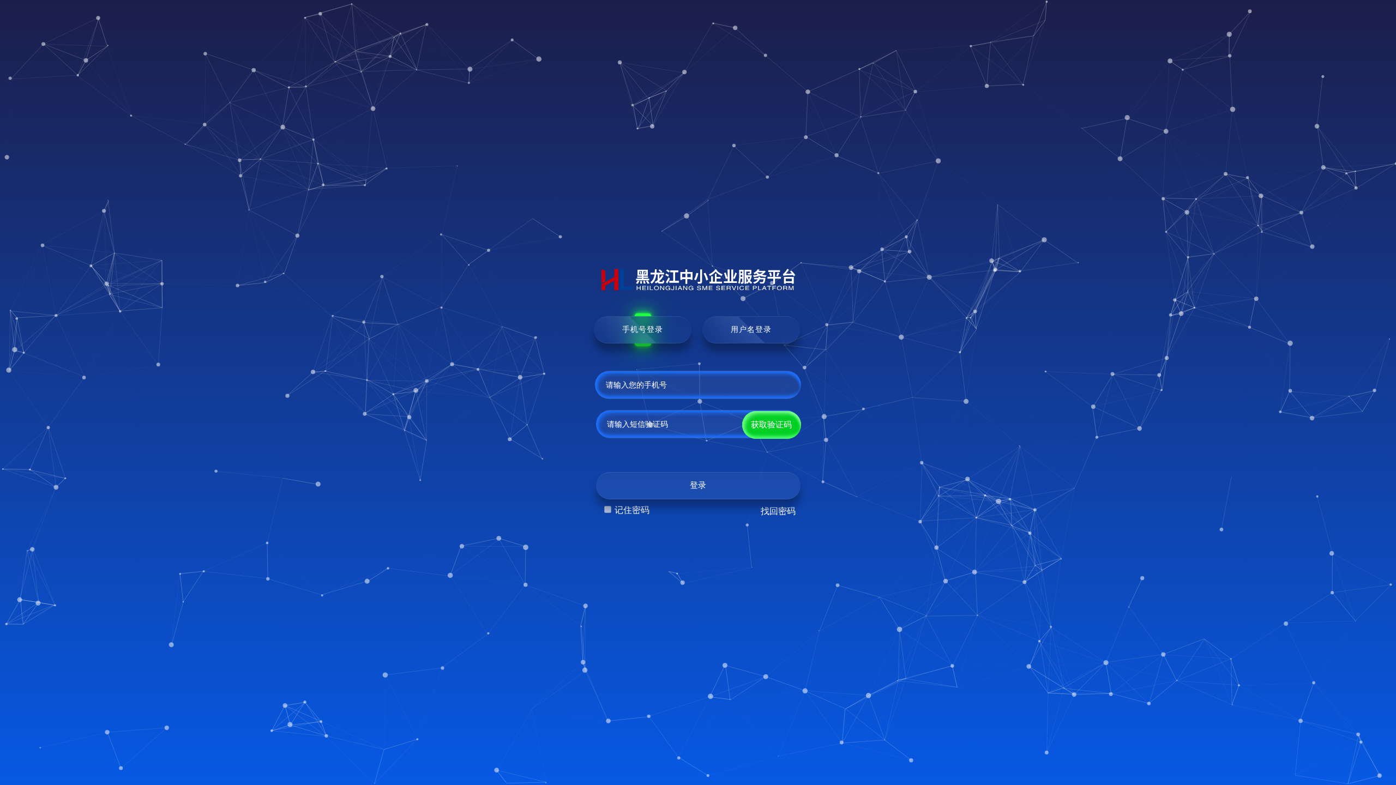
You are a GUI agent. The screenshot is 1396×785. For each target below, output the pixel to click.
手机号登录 (642, 329)
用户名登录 (751, 329)
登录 (698, 485)
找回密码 (778, 511)
